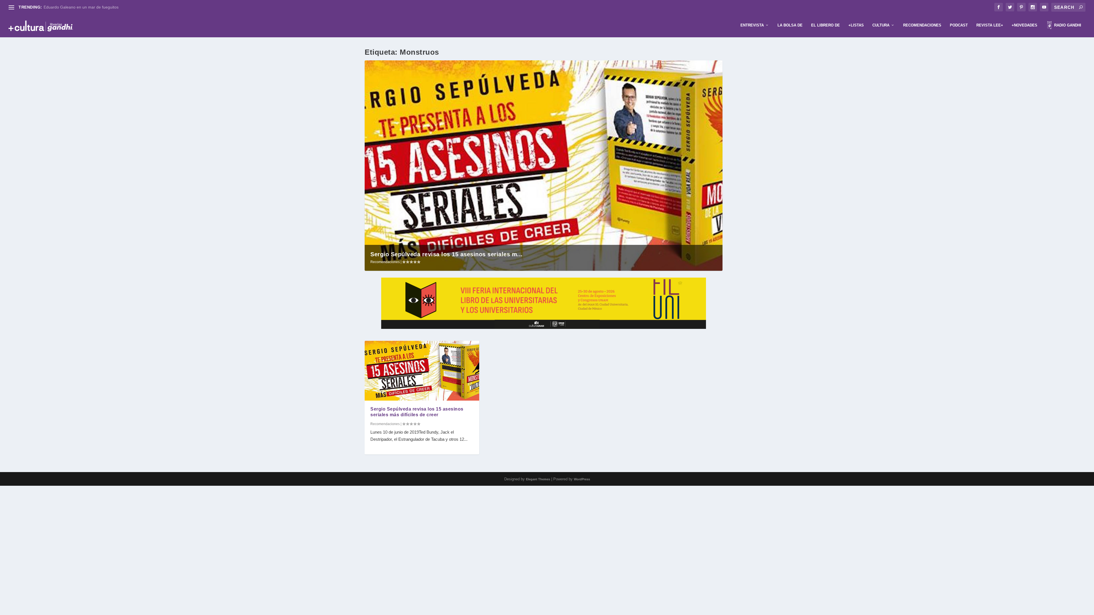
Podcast (959, 25)
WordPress (582, 479)
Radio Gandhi (1067, 25)
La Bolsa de (790, 25)
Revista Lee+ (989, 25)
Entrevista (752, 25)
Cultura (880, 25)
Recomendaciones (922, 25)
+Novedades (1024, 25)
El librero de (825, 25)
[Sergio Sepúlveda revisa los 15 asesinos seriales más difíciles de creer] (422, 371)
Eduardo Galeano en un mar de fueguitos (81, 7)
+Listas (856, 25)
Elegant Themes (538, 479)
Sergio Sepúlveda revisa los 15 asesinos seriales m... (446, 254)
